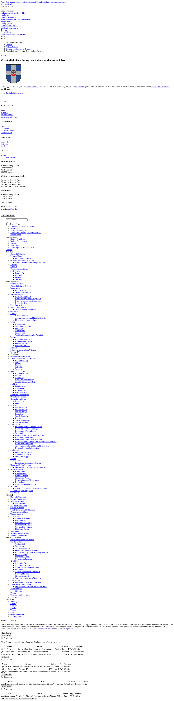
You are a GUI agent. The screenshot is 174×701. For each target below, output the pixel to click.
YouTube (4, 146)
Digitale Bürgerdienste (9, 28)
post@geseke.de (13, 209)
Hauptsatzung (80, 87)
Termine (4, 30)
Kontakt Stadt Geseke (9, 26)
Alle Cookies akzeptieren (27, 699)
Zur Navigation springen (41, 2)
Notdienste (5, 15)
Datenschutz (5, 126)
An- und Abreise (7, 115)
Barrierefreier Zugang (9, 117)
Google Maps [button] (6, 674)
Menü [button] (3, 39)
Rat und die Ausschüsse (160, 87)
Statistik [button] (5, 657)
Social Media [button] (6, 686)
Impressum (5, 128)
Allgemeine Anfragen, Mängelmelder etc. (16, 19)
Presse (3, 155)
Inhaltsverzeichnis (7, 130)
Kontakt (4, 110)
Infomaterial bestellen (9, 158)
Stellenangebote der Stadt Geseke (13, 34)
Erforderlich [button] (6, 635)
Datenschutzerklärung (46, 629)
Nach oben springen (8, 2)
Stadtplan (4, 113)
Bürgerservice (6, 21)
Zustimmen (7, 638)
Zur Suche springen (58, 2)
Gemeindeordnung (32, 87)
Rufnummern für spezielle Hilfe (13, 13)
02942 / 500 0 (13, 207)
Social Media (6, 32)
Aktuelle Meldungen (8, 17)
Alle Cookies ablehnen (9, 699)
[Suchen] (2, 9)
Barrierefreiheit (6, 133)
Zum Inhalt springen (24, 2)
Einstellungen (6, 633)
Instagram (4, 144)
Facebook (4, 142)
